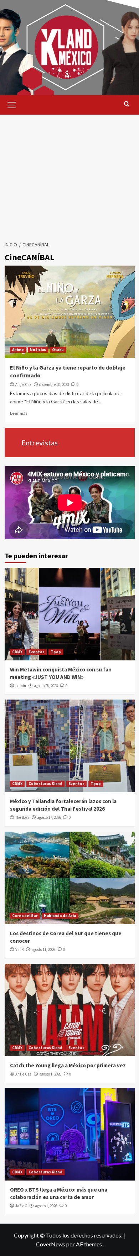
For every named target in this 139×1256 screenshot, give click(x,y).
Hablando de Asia (60, 915)
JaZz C (21, 1205)
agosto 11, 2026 (43, 949)
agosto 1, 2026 (50, 1074)
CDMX (17, 651)
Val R (19, 949)
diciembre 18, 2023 (54, 384)
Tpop (56, 651)
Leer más (18, 413)
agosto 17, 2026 (49, 817)
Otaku (58, 349)
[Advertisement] (69, 175)
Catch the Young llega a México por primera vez (68, 1065)
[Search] (126, 104)
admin (20, 685)
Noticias (38, 349)
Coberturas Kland (45, 783)
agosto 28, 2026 (46, 685)
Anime (18, 349)
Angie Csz (23, 384)
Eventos (37, 651)
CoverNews (50, 1244)
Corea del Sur (25, 915)
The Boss (22, 817)
